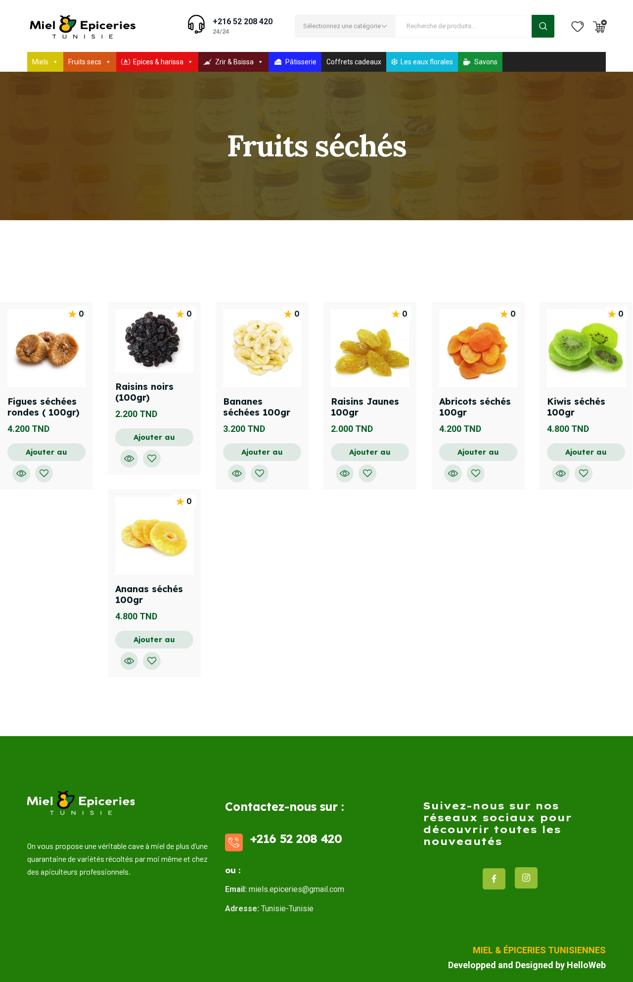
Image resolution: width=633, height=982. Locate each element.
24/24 (221, 31)
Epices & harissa (158, 62)
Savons (485, 62)
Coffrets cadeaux (353, 62)
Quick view (21, 473)
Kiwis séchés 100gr (576, 407)
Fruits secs (84, 62)
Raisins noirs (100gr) (144, 392)
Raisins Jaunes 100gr (365, 407)
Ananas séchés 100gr (149, 594)
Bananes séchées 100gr (256, 407)
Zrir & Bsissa (234, 62)
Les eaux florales (427, 62)
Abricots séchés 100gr (475, 407)
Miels (40, 62)
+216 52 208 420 (242, 21)
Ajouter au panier (46, 454)
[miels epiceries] (82, 26)
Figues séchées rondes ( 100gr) (43, 407)
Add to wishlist (44, 473)
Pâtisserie (300, 62)
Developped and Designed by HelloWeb (527, 965)
